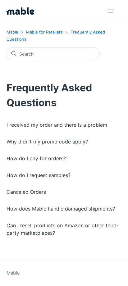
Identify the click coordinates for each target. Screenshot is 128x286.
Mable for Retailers (44, 32)
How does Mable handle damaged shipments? (61, 209)
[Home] (20, 11)
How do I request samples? (39, 175)
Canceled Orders (26, 192)
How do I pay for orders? (36, 158)
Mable (12, 32)
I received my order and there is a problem (57, 125)
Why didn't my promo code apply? (47, 141)
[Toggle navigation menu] (110, 11)
